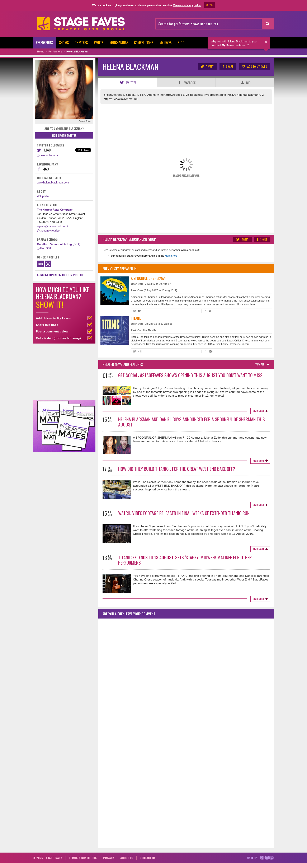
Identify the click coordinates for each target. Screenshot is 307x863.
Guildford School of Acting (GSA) (58, 244)
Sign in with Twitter (64, 135)
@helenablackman (48, 155)
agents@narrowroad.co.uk (53, 226)
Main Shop (170, 255)
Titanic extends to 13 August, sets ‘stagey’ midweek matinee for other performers (185, 560)
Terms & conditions (83, 857)
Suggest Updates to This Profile (60, 274)
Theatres (81, 42)
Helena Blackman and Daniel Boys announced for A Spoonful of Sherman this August (191, 422)
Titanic (136, 318)
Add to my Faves (257, 66)
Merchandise (119, 42)
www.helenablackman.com (53, 182)
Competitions (143, 42)
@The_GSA (44, 248)
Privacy (108, 857)
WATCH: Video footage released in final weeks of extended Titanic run (184, 513)
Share (229, 66)
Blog (181, 42)
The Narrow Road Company (54, 209)
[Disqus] (186, 677)
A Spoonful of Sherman (148, 278)
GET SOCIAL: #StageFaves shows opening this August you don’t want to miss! (190, 375)
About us (126, 857)
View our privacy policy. (187, 5)
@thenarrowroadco (48, 230)
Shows (64, 42)
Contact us (148, 857)
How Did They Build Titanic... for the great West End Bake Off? (176, 468)
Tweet (210, 66)
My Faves (165, 42)
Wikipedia (43, 196)
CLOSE (209, 5)
